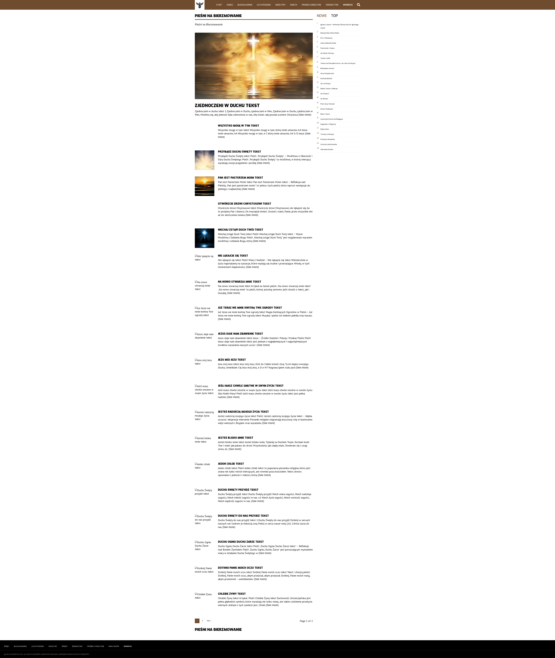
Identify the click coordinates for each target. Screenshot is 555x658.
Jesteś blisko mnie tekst (235, 438)
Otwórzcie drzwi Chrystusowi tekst (244, 203)
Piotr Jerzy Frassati (327, 104)
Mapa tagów (114, 646)
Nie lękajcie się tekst (233, 255)
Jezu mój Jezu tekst (232, 360)
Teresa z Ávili (325, 58)
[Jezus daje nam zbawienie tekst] (204, 342)
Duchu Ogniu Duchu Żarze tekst (241, 542)
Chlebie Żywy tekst (232, 594)
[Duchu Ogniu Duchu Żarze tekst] (204, 550)
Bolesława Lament (327, 68)
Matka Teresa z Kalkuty (329, 89)
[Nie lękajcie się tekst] (204, 264)
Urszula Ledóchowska (328, 144)
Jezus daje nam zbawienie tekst (240, 334)
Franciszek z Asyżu (327, 48)
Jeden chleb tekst (231, 464)
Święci (230, 5)
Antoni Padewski (326, 109)
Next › (209, 621)
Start (219, 5)
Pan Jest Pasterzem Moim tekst (240, 177)
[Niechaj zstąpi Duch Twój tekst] (204, 238)
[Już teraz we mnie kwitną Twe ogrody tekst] (204, 316)
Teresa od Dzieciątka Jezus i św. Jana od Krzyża (337, 63)
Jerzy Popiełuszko (327, 73)
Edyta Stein (324, 129)
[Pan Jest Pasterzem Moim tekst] (204, 186)
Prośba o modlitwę (311, 5)
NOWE (322, 16)
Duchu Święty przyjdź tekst (238, 490)
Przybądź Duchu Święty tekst (239, 151)
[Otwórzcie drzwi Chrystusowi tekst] (204, 212)
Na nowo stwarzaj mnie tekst (239, 281)
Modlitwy (280, 5)
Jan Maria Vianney (327, 53)
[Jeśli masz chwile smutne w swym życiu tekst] (204, 394)
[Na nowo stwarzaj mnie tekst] (204, 290)
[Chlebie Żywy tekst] (204, 602)
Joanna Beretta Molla (328, 43)
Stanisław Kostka (326, 149)
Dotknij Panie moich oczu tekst (240, 568)
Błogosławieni (245, 5)
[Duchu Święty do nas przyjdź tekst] (204, 524)
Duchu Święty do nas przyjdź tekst (243, 516)
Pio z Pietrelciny (326, 38)
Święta (293, 5)
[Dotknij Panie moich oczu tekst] (204, 576)
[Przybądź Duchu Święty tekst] (204, 160)
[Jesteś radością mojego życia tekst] (204, 420)
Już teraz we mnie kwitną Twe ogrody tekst (250, 307)
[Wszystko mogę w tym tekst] (204, 134)
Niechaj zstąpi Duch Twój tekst (240, 229)
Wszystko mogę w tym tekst (238, 125)
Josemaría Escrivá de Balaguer (331, 119)
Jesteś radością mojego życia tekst (243, 412)
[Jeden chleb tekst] (204, 472)
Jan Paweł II (324, 94)
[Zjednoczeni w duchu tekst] (254, 66)
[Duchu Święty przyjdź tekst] (204, 498)
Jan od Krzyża (325, 84)
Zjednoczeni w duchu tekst (227, 106)
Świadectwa (332, 5)
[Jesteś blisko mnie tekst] (204, 446)
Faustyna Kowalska (327, 139)
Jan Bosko (324, 99)
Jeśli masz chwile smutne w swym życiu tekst (251, 386)
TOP (334, 16)
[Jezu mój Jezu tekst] (204, 368)
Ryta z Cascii (325, 114)
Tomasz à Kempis (327, 134)
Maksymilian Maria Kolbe (329, 33)
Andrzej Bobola (326, 78)
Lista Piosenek (264, 5)
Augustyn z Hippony (328, 124)
